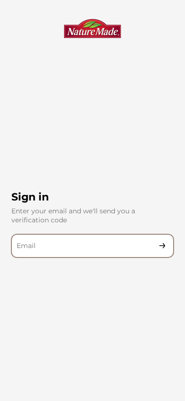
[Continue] (162, 246)
